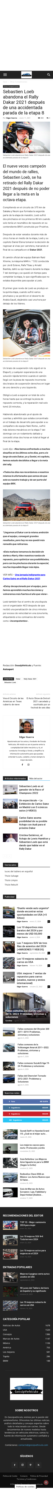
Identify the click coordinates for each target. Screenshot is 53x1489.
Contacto (24, 1476)
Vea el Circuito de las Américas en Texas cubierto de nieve (13, 701)
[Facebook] (23, 765)
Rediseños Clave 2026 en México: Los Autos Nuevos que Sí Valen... (35, 1177)
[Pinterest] (30, 1465)
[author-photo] (26, 733)
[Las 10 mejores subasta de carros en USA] (9, 963)
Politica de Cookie (10, 1476)
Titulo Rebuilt (11, 884)
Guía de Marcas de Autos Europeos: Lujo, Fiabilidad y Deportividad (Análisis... (33, 1192)
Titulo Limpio (11, 880)
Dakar (18, 679)
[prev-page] (5, 856)
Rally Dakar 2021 (30, 679)
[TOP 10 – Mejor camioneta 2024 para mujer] (10, 1225)
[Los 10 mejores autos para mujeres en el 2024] (10, 1254)
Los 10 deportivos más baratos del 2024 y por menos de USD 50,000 (30, 930)
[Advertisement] (26, 42)
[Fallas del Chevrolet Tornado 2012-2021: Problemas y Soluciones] (9, 1078)
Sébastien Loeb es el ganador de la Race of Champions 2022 (31, 789)
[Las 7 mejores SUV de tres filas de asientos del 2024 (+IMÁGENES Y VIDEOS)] (9, 947)
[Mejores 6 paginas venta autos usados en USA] (10, 1277)
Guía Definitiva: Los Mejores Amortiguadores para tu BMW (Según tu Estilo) (34, 1162)
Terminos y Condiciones (26, 1479)
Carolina (8, 1021)
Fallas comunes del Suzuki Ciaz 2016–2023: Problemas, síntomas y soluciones (25, 1013)
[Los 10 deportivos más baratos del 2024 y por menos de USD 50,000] (9, 931)
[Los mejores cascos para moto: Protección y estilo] (10, 1149)
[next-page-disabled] (9, 856)
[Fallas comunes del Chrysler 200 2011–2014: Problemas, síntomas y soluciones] (9, 1031)
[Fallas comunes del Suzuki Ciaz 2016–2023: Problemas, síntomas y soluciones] (26, 1008)
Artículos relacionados (15, 778)
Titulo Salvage (11, 875)
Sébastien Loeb (10, 682)
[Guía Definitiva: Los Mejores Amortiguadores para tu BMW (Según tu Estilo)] (10, 1163)
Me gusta (44, 1101)
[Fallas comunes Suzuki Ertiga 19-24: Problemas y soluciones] (9, 1066)
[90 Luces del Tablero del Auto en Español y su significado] (10, 1292)
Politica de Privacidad (39, 1476)
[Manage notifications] (46, 1482)
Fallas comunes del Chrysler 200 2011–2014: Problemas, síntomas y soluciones (33, 1032)
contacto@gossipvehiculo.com (33, 1445)
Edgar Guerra (11, 118)
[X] (38, 1465)
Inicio (5, 82)
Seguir (45, 1108)
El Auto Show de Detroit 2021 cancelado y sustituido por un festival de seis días (38, 703)
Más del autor (35, 778)
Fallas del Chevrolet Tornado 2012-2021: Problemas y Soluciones (32, 1079)
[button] (5, 75)
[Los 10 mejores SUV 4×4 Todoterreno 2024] (10, 1240)
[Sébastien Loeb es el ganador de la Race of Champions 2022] (10, 789)
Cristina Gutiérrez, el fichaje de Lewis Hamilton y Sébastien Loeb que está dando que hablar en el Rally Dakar (34, 842)
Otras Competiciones (18, 82)
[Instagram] (29, 765)
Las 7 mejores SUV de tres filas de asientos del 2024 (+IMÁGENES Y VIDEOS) (32, 946)
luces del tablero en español (19, 871)
